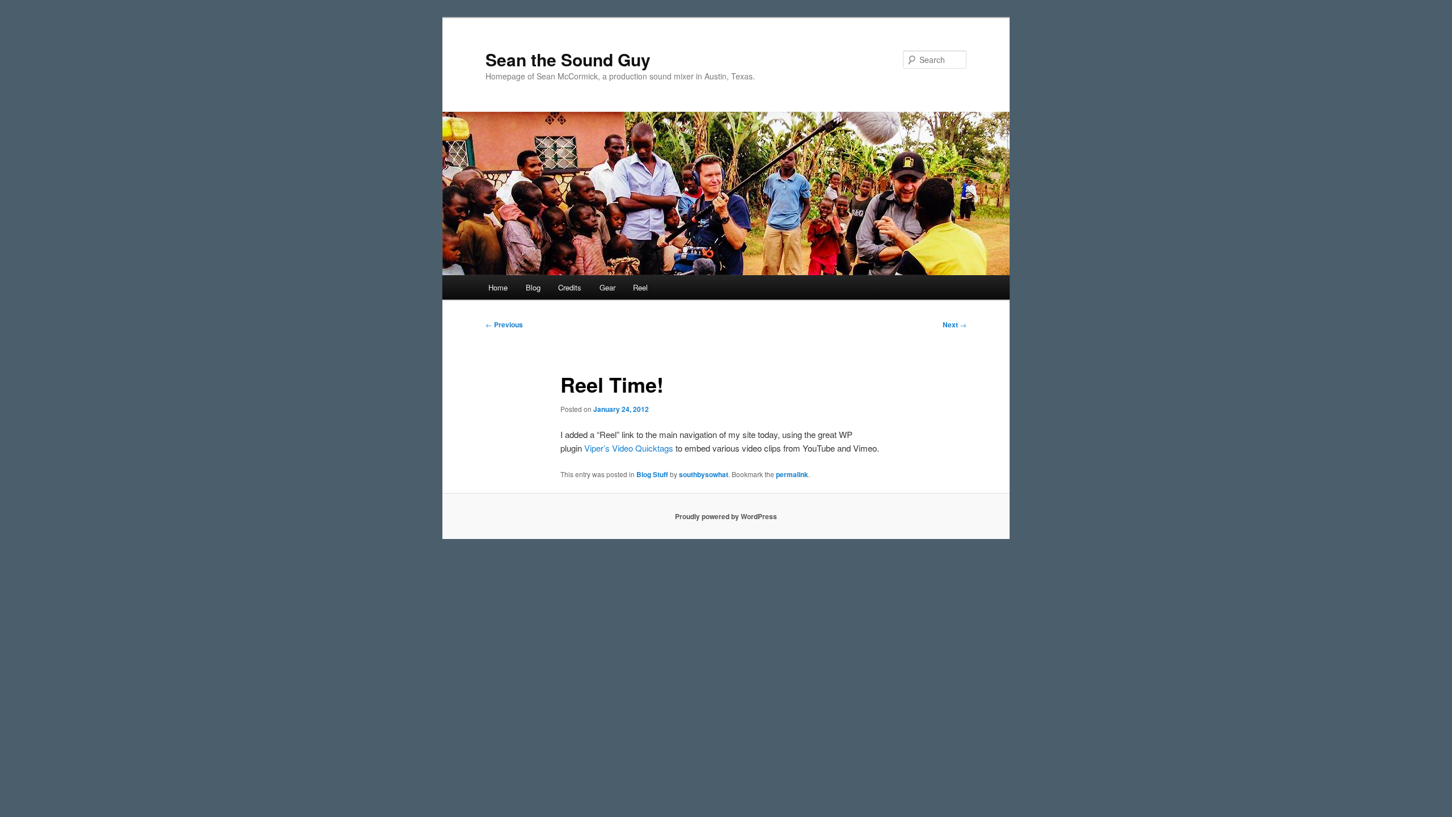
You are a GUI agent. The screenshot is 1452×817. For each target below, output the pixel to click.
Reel (640, 287)
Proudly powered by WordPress (726, 516)
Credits (569, 287)
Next (954, 324)
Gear (607, 287)
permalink (792, 474)
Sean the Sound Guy (568, 59)
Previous (504, 324)
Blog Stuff (652, 474)
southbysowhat (703, 474)
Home (498, 287)
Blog (533, 287)
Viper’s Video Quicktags (628, 448)
